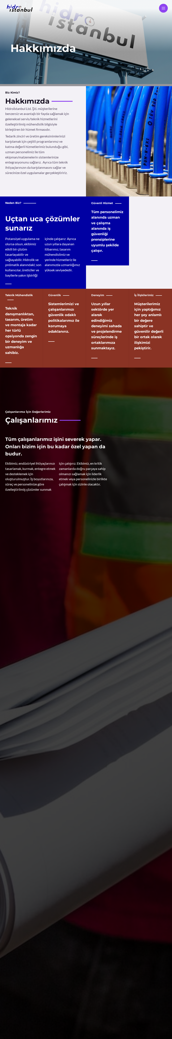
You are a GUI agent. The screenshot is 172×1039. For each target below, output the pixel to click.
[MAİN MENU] (163, 8)
